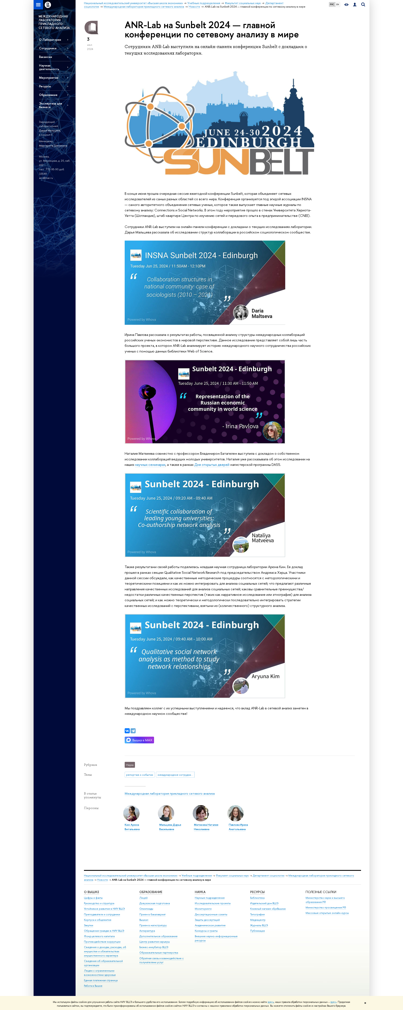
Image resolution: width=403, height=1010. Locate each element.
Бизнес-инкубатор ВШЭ (153, 947)
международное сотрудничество (176, 775)
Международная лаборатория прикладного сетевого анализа (170, 793)
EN (337, 4)
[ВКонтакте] (127, 730)
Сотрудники (47, 48)
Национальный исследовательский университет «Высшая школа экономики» (131, 875)
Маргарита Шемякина (53, 145)
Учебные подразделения (197, 875)
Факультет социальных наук (232, 875)
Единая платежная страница (101, 980)
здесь (271, 1002)
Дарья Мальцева (49, 130)
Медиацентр (258, 920)
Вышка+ (144, 920)
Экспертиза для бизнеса (50, 105)
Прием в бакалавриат (152, 914)
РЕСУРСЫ (257, 892)
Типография (257, 914)
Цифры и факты (93, 898)
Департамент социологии (268, 875)
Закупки (88, 925)
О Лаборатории (50, 40)
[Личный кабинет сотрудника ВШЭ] (355, 4)
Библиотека (257, 898)
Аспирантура (147, 931)
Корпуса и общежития (97, 920)
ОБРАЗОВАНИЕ (150, 892)
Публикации (257, 931)
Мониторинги (203, 908)
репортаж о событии (139, 775)
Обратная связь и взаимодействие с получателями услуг (161, 960)
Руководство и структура (99, 903)
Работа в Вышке (93, 986)
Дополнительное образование (158, 936)
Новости (102, 880)
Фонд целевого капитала (99, 936)
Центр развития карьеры (154, 941)
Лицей (143, 898)
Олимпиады (146, 908)
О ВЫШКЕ (91, 892)
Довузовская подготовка (154, 903)
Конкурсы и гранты (206, 931)
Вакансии (45, 57)
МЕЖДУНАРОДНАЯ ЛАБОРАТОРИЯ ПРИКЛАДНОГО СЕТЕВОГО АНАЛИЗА (54, 22)
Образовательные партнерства (158, 952)
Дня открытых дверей (211, 464)
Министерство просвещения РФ (326, 907)
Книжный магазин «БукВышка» (268, 908)
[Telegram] (133, 730)
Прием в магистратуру (153, 925)
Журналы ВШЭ (259, 925)
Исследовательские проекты (213, 903)
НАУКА (200, 892)
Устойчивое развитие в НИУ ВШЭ (104, 908)
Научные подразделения (210, 898)
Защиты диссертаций (207, 920)
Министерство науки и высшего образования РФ (325, 900)
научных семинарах (150, 464)
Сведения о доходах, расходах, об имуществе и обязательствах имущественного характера (105, 951)
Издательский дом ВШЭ (264, 903)
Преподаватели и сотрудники (102, 914)
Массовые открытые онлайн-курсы (327, 913)
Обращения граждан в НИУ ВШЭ (104, 931)
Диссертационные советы (211, 914)
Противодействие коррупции (102, 941)
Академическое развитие (210, 925)
